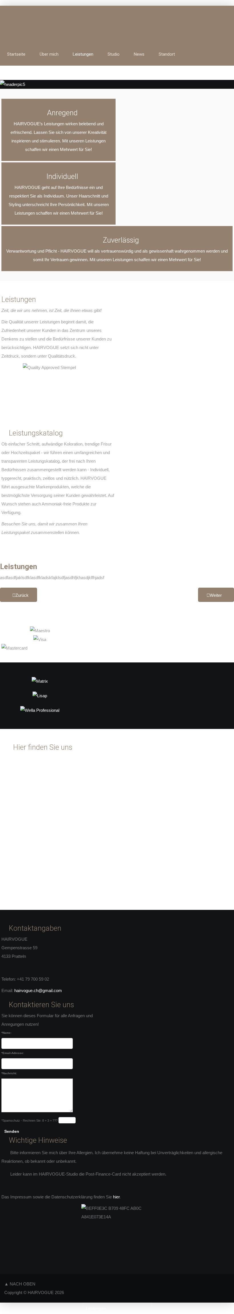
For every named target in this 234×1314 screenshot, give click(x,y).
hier (116, 1196)
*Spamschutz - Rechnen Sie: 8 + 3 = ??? (29, 1120)
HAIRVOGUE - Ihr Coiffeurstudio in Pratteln (112, 28)
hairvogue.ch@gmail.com (38, 990)
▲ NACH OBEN (19, 1283)
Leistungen (18, 566)
